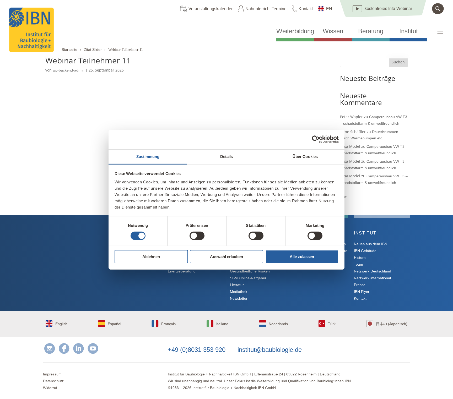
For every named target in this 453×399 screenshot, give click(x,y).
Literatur (237, 285)
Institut (408, 31)
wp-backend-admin (68, 70)
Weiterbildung (295, 31)
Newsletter (238, 298)
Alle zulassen (302, 256)
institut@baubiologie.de (270, 349)
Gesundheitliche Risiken (250, 271)
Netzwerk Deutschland (372, 271)
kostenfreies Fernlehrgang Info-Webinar (95, 252)
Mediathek (238, 291)
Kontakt (306, 9)
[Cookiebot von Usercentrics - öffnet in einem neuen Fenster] (316, 139)
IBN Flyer (361, 291)
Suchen (398, 61)
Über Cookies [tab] (305, 156)
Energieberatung (182, 271)
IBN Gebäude (365, 251)
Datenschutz (53, 381)
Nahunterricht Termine (266, 9)
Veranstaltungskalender (210, 9)
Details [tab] (226, 156)
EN (329, 9)
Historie (360, 257)
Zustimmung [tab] (148, 156)
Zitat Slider (93, 49)
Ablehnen (151, 256)
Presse (359, 285)
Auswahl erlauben (226, 256)
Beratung (370, 31)
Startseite (69, 49)
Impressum (52, 374)
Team (358, 264)
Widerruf (50, 388)
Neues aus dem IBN (370, 244)
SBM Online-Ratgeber (248, 278)
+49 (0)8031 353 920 (196, 349)
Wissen (333, 31)
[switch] (197, 236)
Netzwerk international (372, 278)
